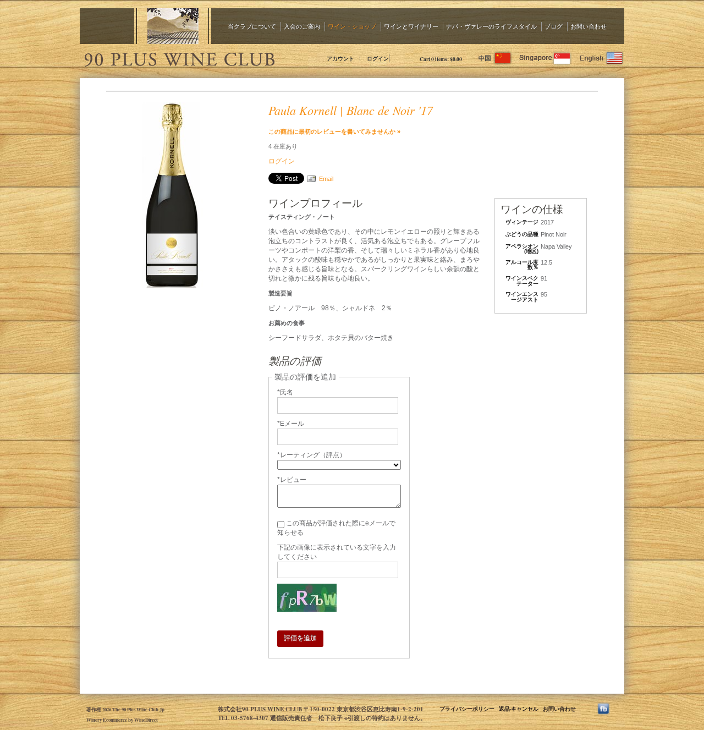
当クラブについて (252, 26)
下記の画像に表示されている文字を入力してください (336, 552)
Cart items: (441, 59)
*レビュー (291, 480)
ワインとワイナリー (411, 26)
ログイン (378, 58)
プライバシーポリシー (466, 708)
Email (326, 178)
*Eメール (290, 423)
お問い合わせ (588, 26)
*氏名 (285, 392)
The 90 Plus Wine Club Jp (179, 58)
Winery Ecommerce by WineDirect (122, 719)
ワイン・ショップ (352, 26)
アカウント (340, 58)
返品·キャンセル (518, 708)
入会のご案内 (302, 26)
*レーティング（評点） (311, 455)
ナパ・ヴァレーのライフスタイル (491, 26)
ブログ (553, 26)
